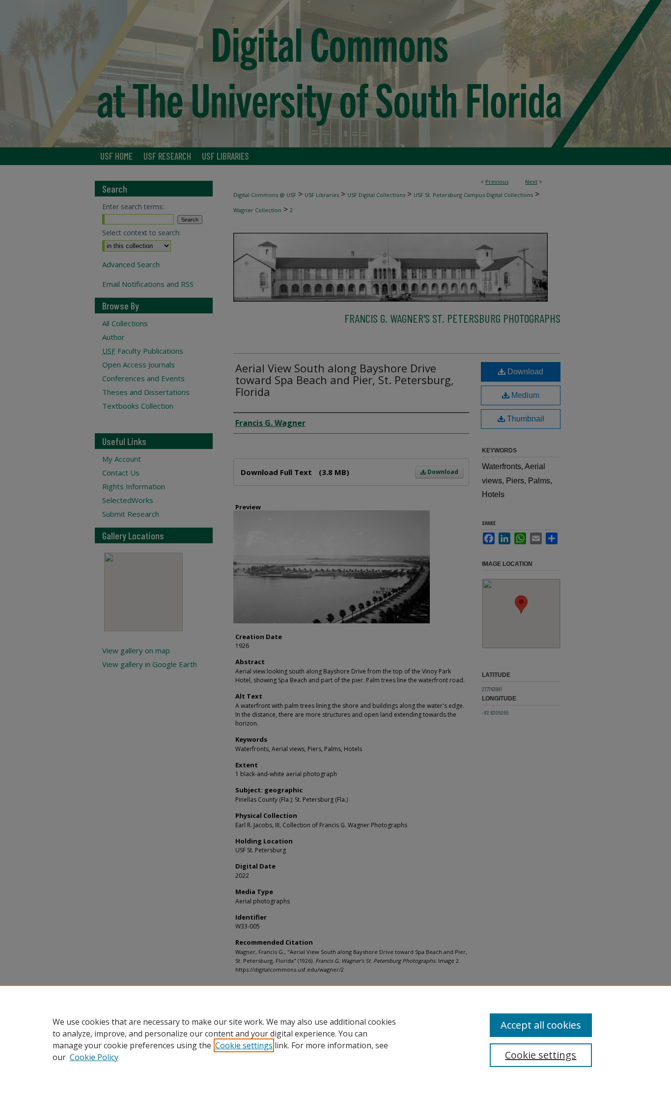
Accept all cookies (541, 1025)
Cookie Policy (94, 1057)
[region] (335, 1039)
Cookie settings (244, 1045)
